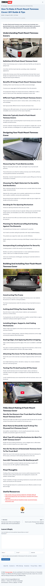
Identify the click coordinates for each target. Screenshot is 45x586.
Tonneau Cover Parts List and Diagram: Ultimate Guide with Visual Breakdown (10, 521)
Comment (4, 533)
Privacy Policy (34, 565)
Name (3, 552)
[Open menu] (43, 2)
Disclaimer (26, 565)
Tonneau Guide (8, 572)
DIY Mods (16, 15)
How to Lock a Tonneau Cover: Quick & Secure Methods (34, 521)
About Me (5, 565)
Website (33, 552)
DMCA (40, 565)
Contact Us (12, 565)
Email (18, 552)
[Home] (1, 5)
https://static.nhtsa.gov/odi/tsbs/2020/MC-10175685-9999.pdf (20, 494)
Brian (3, 15)
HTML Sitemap (19, 565)
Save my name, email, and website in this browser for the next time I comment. (20, 556)
